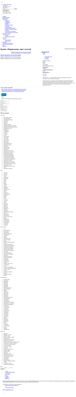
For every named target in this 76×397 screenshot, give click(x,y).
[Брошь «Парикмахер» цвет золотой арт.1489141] (21, 52)
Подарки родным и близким (11, 29)
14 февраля (7, 21)
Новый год (7, 20)
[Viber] (44, 52)
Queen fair (45, 73)
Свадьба (7, 30)
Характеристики (48, 56)
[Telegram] (48, 52)
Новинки (1, 100)
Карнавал (1, 104)
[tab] (38, 115)
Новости (7, 377)
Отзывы (46, 58)
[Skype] (47, 52)
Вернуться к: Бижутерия (70, 48)
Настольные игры (3, 106)
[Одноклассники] (43, 52)
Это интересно (8, 39)
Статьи (4, 38)
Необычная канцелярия (4, 107)
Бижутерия (2, 102)
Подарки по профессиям (10, 28)
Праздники (5, 19)
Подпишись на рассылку (8, 44)
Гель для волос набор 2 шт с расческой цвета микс (13, 91)
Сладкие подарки (3, 109)
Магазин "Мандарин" (7, 4)
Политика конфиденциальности (11, 385)
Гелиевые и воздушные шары (4, 103)
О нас (6, 375)
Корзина (4, 46)
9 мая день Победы (9, 24)
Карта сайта (7, 374)
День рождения (8, 27)
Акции (6, 35)
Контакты (5, 42)
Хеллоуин (7, 25)
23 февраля (7, 22)
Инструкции (7, 40)
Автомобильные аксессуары (4, 101)
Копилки (1, 105)
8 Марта (6, 23)
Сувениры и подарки (3, 110)
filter (4, 45)
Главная (4, 16)
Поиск (16, 8)
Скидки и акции (6, 34)
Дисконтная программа (10, 36)
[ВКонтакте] (42, 52)
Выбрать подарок (6, 17)
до (6, 367)
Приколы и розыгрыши (4, 108)
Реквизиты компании (9, 387)
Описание (47, 57)
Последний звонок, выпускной (11, 32)
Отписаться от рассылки (8, 43)
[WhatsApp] (46, 52)
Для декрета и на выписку (10, 31)
